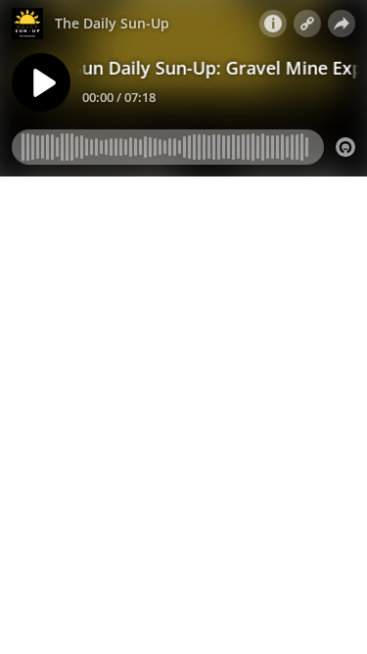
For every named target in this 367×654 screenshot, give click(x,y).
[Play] (41, 82)
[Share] (341, 23)
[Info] (273, 23)
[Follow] (307, 23)
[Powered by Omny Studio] (345, 147)
